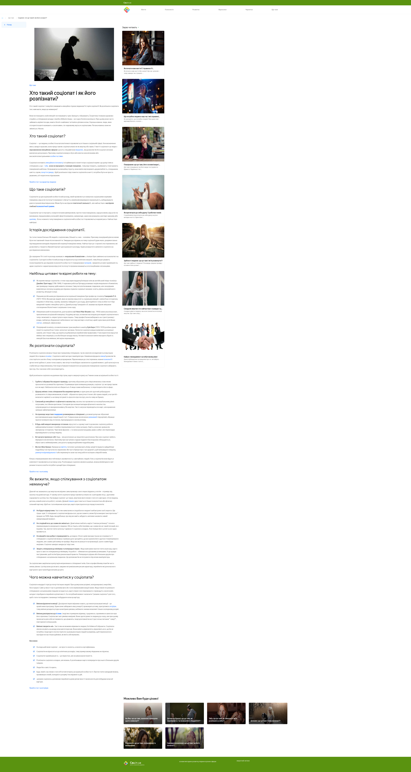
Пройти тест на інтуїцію (38, 688)
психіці (48, 356)
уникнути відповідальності (46, 453)
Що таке (275, 10)
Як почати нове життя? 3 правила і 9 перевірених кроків (138, 68)
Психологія (169, 10)
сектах (39, 323)
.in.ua (127, 3)
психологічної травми (46, 206)
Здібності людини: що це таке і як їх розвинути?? (143, 261)
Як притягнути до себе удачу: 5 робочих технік (142, 213)
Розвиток (196, 10)
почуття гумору (47, 172)
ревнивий (93, 417)
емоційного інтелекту (54, 163)
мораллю (79, 150)
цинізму (32, 219)
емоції (103, 356)
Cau (127, 9)
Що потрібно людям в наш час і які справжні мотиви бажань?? (141, 117)
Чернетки (249, 10)
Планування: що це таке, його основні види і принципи (141, 165)
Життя (143, 10)
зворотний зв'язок (243, 761)
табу (46, 166)
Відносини (222, 10)
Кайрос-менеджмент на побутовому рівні (140, 357)
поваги (71, 501)
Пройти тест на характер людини (42, 182)
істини (59, 614)
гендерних (58, 414)
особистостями (56, 156)
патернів (88, 263)
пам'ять (64, 447)
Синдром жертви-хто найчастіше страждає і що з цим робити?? (143, 309)
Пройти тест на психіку (38, 472)
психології (107, 359)
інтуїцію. (113, 606)
